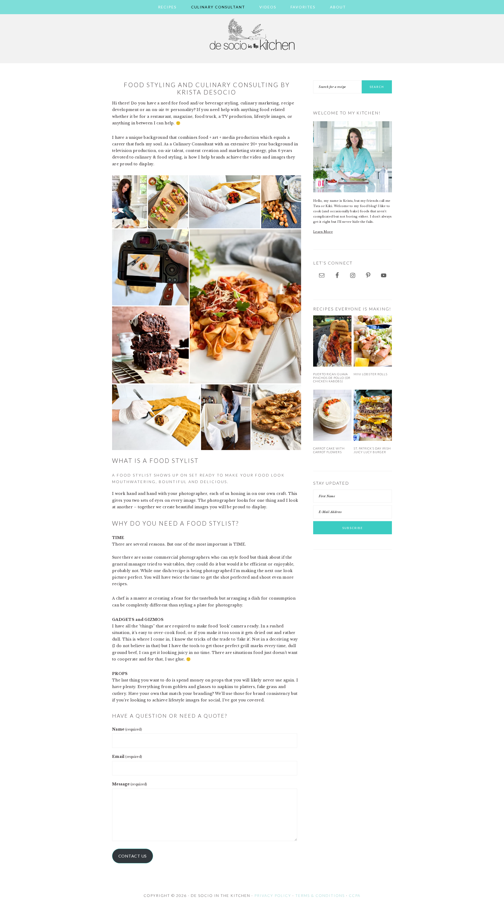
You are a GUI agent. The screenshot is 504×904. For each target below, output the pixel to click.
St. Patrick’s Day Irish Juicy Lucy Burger (372, 450)
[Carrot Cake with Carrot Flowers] (332, 415)
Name (127, 729)
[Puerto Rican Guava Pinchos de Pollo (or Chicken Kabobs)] (332, 341)
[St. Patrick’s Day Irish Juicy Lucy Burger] (373, 415)
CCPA (354, 895)
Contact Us (132, 855)
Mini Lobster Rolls (370, 374)
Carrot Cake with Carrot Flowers (329, 450)
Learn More (323, 232)
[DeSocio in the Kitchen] (252, 53)
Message (129, 784)
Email (127, 756)
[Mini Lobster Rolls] (373, 341)
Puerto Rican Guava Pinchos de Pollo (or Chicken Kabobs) (331, 377)
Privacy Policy (272, 895)
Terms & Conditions (320, 895)
